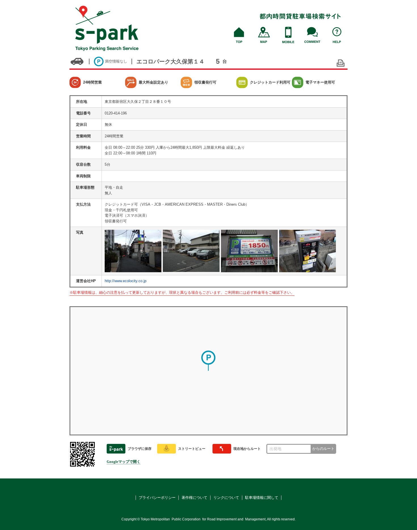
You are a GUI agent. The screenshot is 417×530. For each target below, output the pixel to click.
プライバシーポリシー (157, 497)
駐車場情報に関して (261, 497)
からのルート (323, 448)
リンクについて (226, 497)
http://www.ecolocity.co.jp (125, 281)
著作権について (194, 497)
